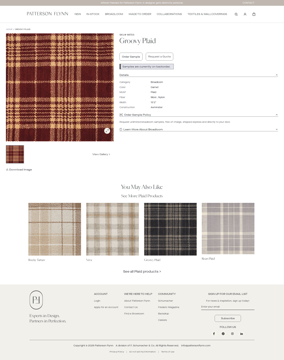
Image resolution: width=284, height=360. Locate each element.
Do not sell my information (142, 351)
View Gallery (100, 154)
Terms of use (167, 351)
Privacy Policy (117, 351)
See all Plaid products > (142, 271)
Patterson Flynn (104, 345)
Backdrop (163, 313)
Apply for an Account (106, 307)
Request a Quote (159, 56)
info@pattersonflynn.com (196, 345)
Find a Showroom (134, 313)
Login (97, 300)
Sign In (245, 14)
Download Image (20, 169)
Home (9, 29)
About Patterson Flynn (137, 300)
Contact (248, 2)
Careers (162, 320)
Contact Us (131, 307)
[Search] (236, 14)
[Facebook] (214, 334)
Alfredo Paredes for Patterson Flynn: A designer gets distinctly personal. (142, 2)
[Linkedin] (242, 334)
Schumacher (165, 300)
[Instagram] (232, 334)
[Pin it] (223, 334)
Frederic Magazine (168, 307)
